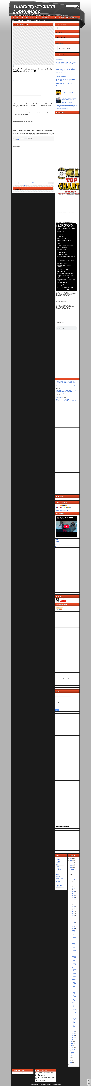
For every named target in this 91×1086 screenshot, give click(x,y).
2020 (71, 867)
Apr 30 (73, 1039)
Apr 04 (73, 888)
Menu (56, 546)
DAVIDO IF (60, 234)
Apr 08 (73, 897)
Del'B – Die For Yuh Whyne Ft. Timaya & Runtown (66, 229)
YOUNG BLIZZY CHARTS (70, 17)
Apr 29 (73, 1037)
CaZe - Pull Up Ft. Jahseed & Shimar (65, 284)
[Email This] (27, 138)
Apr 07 (73, 895)
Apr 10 (73, 901)
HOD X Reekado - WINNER (63, 269)
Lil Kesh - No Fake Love (63, 243)
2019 (71, 865)
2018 (71, 864)
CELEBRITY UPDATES (45, 17)
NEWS (52, 17)
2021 (71, 1062)
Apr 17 (73, 915)
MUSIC (17, 17)
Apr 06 (73, 893)
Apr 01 (73, 879)
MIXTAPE (31, 17)
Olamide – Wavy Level (62, 247)
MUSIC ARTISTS (59, 878)
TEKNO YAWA (61, 259)
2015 (71, 858)
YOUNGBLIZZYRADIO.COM (59, 17)
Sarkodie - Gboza (61, 267)
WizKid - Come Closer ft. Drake (64, 240)
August (72, 1047)
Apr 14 (73, 908)
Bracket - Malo (61, 236)
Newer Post (15, 182)
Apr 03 (73, 885)
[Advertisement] (66, 140)
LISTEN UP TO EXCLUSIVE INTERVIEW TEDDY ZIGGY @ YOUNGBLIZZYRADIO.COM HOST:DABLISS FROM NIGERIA (66, 401)
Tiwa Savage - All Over (62, 263)
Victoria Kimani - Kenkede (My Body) (65, 273)
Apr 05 (73, 891)
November (73, 1055)
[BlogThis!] (29, 138)
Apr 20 (73, 920)
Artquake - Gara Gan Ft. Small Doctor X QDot (66, 276)
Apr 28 (73, 1035)
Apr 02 (73, 883)
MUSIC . (57, 874)
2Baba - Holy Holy (61, 271)
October (72, 1052)
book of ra (59, 1084)
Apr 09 (73, 899)
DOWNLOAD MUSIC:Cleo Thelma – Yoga (64, 88)
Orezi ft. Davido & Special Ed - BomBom (66, 242)
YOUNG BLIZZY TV (37, 20)
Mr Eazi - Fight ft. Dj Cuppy (63, 238)
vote (68, 289)
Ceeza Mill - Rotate (62, 249)
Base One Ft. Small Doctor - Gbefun (65, 287)
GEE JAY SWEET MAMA (63, 252)
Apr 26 (73, 1031)
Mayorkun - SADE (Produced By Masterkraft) (64, 266)
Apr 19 (73, 919)
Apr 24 (73, 926)
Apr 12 (73, 906)
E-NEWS (26, 17)
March (72, 876)
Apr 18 (73, 917)
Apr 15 (73, 911)
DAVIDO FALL (61, 231)
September (73, 1049)
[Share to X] (30, 138)
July (72, 1045)
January (72, 869)
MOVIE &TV (37, 17)
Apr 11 (73, 903)
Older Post (51, 183)
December (73, 1059)
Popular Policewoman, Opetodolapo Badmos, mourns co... (74, 949)
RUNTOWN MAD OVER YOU (64, 233)
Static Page (57, 544)
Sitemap (57, 542)
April (72, 878)
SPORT (57, 883)
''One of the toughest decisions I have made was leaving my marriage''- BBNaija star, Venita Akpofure (66, 64)
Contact (57, 541)
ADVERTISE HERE (20, 20)
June (72, 1043)
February (73, 872)
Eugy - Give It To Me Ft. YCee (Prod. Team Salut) (67, 257)
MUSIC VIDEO (59, 873)
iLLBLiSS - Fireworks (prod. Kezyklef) (65, 245)
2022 (71, 1064)
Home (13, 17)
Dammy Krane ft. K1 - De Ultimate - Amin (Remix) (66, 280)
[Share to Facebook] (31, 138)
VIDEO (22, 17)
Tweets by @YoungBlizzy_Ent (62, 510)
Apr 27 (73, 1033)
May (72, 1041)
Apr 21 (73, 922)
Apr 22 (73, 924)
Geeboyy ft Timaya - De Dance (64, 277)
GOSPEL (43, 20)
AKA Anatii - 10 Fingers (62, 282)
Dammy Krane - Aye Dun (63, 285)
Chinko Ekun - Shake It (62, 254)
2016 (71, 860)
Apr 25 (73, 928)
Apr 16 (73, 913)
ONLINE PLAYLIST (28, 20)
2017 (71, 862)
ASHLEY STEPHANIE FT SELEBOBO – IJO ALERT (66, 261)
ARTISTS (13, 20)
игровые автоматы (17, 0)
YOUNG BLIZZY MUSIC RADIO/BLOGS (34, 9)
